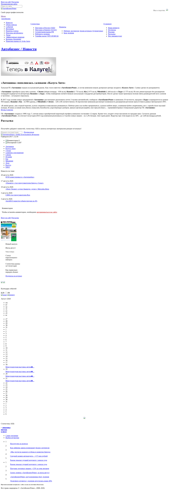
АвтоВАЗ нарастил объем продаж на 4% (21, 201)
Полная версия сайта (9, 4)
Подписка (112, 30)
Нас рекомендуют (115, 36)
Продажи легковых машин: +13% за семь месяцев (29, 468)
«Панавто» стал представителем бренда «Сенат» (25, 183)
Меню (3, 16)
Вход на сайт (6, 2)
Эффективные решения (15, 37)
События (9, 27)
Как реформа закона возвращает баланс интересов (29, 448)
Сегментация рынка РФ (44, 32)
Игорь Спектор (7, 110)
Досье (8, 35)
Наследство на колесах (19, 444)
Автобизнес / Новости (19, 49)
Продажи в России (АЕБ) (45, 28)
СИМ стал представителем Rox (18, 195)
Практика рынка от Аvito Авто (18, 41)
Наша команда (113, 28)
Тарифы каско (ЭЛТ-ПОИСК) (47, 36)
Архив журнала (85, 31)
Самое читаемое (12, 436)
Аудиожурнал (97, 31)
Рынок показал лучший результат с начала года (28, 460)
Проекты (62, 27)
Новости (9, 23)
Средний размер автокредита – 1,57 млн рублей (29, 456)
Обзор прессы (11, 25)
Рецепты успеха (12, 31)
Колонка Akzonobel (13, 39)
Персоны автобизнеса (14, 33)
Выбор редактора (12, 438)
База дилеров (69, 33)
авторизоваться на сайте (47, 212)
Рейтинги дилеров (42, 34)
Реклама (111, 32)
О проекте (107, 24)
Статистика (35, 24)
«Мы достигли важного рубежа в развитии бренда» (30, 452)
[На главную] (8, 8)
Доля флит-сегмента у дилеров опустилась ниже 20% (31, 481)
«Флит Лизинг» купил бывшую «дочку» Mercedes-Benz (27, 189)
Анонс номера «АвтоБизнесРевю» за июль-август (29, 473)
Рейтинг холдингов (71, 31)
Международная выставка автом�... (20, 367)
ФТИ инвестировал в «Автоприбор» (20, 177)
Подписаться (29, 132)
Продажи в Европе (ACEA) (46, 30)
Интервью (10, 29)
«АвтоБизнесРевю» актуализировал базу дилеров (29, 477)
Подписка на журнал (14, 276)
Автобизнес (6, 19)
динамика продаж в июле (5, 430)
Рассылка (15, 2)
